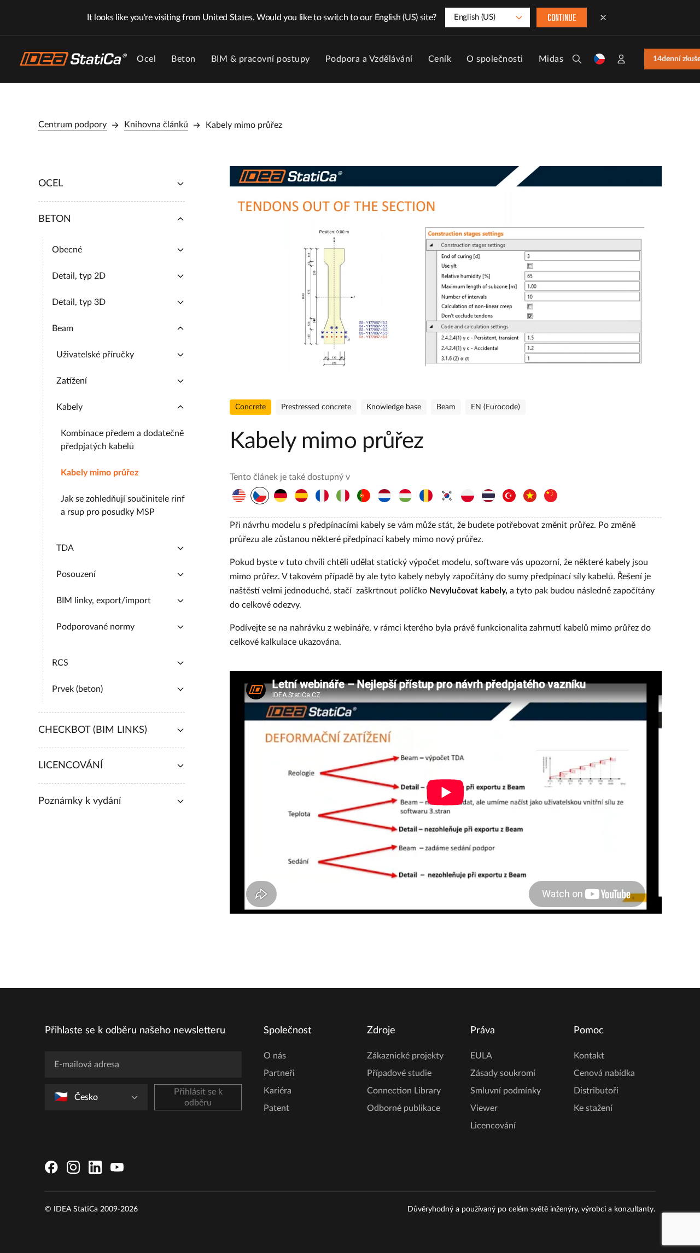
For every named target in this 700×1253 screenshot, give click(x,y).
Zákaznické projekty (405, 1055)
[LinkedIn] (95, 1167)
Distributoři (596, 1090)
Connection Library (404, 1090)
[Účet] (621, 59)
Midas (551, 59)
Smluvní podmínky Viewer (505, 1099)
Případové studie (399, 1073)
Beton (183, 59)
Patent (276, 1108)
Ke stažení (593, 1108)
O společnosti (494, 59)
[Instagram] (73, 1167)
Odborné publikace (403, 1108)
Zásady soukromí (502, 1073)
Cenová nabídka (604, 1073)
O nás (275, 1055)
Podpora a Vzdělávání (369, 59)
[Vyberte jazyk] (599, 59)
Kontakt (589, 1055)
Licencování (493, 1125)
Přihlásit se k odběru (198, 1097)
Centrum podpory (72, 124)
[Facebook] (51, 1167)
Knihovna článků (156, 124)
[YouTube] (117, 1167)
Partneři (279, 1073)
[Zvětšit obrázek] (446, 274)
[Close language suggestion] (603, 17)
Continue (561, 18)
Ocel (146, 59)
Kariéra (277, 1090)
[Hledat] (577, 59)
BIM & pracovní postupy (260, 59)
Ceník (440, 59)
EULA (481, 1055)
